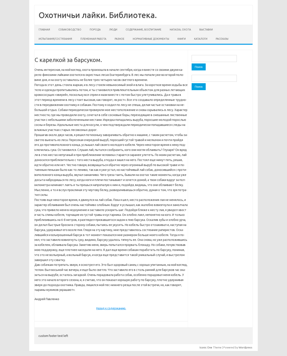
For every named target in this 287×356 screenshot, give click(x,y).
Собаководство (69, 29)
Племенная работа (93, 38)
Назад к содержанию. (111, 308)
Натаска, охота (180, 29)
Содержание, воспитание (143, 29)
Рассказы (222, 38)
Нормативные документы (151, 38)
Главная (44, 29)
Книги (182, 38)
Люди (113, 29)
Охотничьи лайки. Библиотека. (98, 15)
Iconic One (206, 347)
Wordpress (245, 347)
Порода (95, 29)
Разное (119, 38)
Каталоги (200, 38)
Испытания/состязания (55, 38)
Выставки (206, 29)
